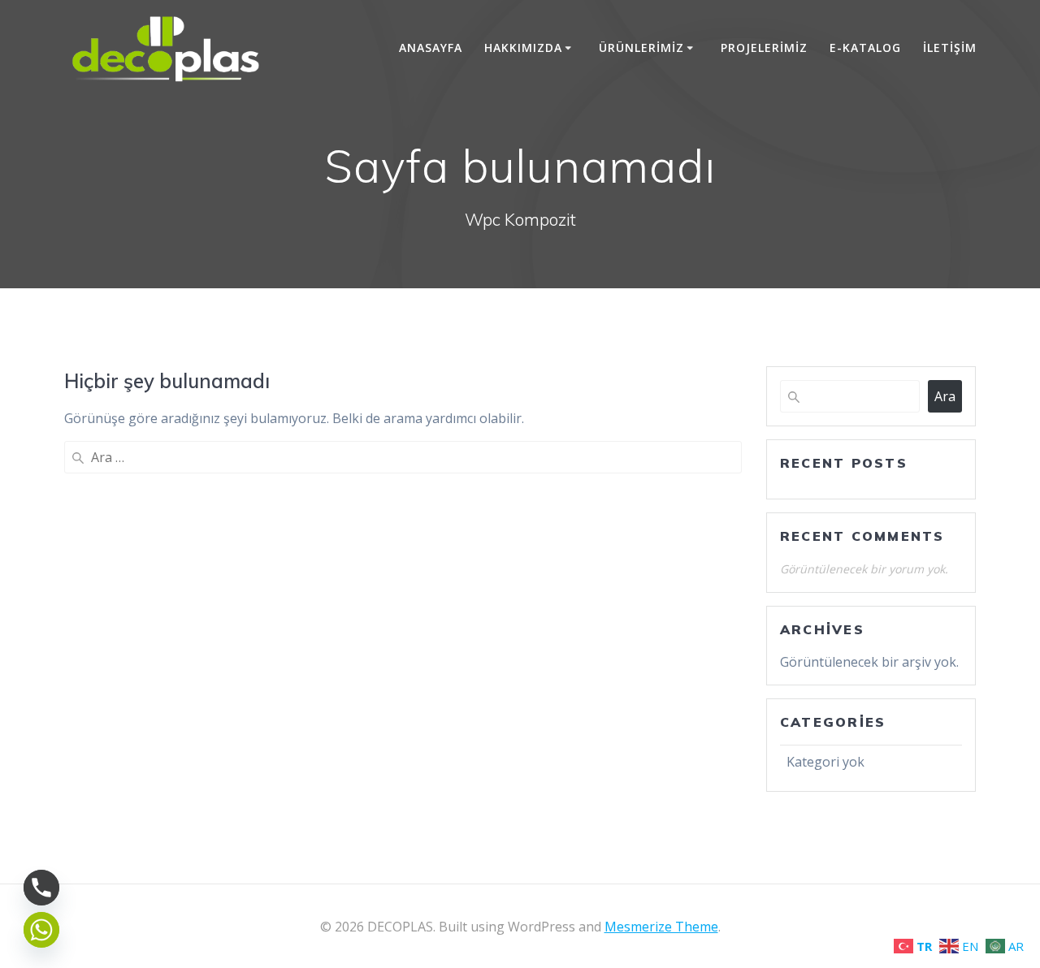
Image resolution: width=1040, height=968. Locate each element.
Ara (945, 396)
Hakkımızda (523, 47)
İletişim (950, 47)
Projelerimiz (764, 47)
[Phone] (41, 887)
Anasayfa (430, 47)
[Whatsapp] (41, 930)
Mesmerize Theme (661, 927)
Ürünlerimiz (641, 47)
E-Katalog (865, 47)
